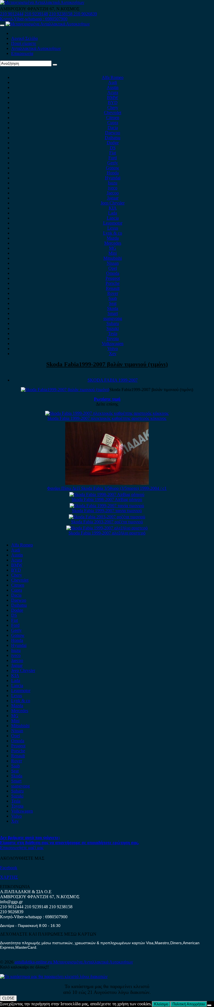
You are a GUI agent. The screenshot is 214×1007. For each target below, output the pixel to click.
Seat (112, 303)
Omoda (112, 273)
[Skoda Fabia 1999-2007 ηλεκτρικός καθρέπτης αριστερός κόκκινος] (107, 413)
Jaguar (112, 198)
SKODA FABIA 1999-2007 (112, 380)
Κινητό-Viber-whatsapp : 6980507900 (33, 18)
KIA (113, 208)
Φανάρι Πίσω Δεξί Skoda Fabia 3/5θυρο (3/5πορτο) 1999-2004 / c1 (107, 488)
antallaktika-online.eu (33, 962)
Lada (112, 213)
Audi (112, 82)
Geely (112, 162)
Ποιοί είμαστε (23, 43)
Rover (112, 293)
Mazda (113, 238)
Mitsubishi (112, 258)
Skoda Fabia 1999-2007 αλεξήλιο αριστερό (107, 533)
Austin (112, 87)
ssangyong (112, 318)
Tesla (112, 333)
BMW (112, 97)
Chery (112, 107)
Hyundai (112, 177)
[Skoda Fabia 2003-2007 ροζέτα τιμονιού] (107, 516)
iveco (112, 188)
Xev (112, 353)
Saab (112, 298)
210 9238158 (61, 13)
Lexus (112, 228)
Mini (112, 253)
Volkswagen (112, 343)
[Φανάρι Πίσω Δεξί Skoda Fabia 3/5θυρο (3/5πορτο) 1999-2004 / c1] (107, 483)
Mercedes (112, 243)
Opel (112, 268)
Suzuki (112, 328)
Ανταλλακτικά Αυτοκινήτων (36, 48)
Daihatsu (112, 137)
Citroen (112, 117)
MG (112, 248)
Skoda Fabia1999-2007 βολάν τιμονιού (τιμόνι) (107, 364)
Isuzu (112, 182)
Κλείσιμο (161, 1004)
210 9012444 (11, 13)
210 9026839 (85, 13)
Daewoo (112, 132)
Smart (113, 313)
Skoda (112, 308)
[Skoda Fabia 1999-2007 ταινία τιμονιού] (107, 505)
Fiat (112, 152)
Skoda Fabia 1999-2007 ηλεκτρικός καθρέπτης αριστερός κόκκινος (106, 418)
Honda (113, 172)
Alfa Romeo (112, 77)
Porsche (113, 283)
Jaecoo (113, 193)
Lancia (113, 218)
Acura (112, 92)
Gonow (112, 167)
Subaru (112, 323)
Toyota (112, 338)
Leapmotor (112, 223)
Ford (112, 157)
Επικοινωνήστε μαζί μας (21, 847)
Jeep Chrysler (113, 203)
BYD (113, 102)
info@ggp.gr (11, 901)
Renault (113, 288)
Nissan (113, 263)
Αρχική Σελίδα (24, 38)
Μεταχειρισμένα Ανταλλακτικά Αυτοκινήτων (93, 962)
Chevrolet (112, 112)
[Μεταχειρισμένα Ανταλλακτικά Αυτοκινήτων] (54, 976)
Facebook (8, 867)
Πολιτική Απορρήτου (188, 1004)
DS (113, 147)
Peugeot (113, 278)
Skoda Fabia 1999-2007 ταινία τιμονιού (107, 510)
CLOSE (8, 998)
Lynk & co (112, 233)
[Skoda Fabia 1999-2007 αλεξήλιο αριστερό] (107, 528)
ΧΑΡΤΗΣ (9, 877)
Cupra (112, 122)
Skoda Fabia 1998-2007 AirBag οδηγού (107, 499)
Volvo (112, 348)
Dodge (113, 142)
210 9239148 (36, 13)
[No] (209, 1005)
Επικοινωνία (22, 53)
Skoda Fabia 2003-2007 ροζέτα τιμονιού (107, 521)
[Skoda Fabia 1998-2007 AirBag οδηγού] (106, 494)
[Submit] (55, 65)
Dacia (113, 127)
